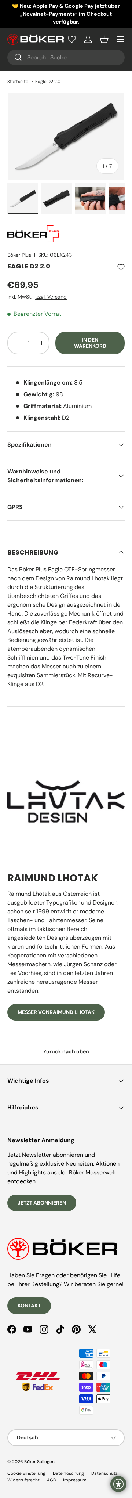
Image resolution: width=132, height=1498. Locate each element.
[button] (104, 39)
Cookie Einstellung (26, 1473)
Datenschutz (104, 1473)
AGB (51, 1480)
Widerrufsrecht (23, 1480)
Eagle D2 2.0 (47, 81)
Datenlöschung (68, 1473)
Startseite (17, 81)
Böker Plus (19, 255)
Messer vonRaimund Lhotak (56, 1012)
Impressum (75, 1480)
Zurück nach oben (66, 1051)
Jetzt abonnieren (42, 1202)
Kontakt (29, 1305)
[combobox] (66, 57)
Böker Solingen (39, 1462)
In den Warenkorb (90, 342)
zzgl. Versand (51, 296)
